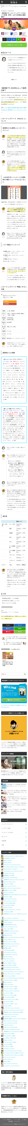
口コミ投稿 (24, 1119)
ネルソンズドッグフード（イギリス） (12, 973)
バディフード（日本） (9, 883)
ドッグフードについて (7, 824)
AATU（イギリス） (8, 860)
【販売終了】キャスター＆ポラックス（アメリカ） (15, 894)
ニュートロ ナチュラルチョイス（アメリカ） (14, 977)
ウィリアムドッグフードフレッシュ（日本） (14, 1054)
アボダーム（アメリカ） (9, 873)
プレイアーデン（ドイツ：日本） (11, 999)
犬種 (3, 845)
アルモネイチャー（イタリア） (11, 868)
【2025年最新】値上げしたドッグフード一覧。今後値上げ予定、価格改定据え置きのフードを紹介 (17, 798)
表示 (15, 79)
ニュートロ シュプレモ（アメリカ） (12, 1029)
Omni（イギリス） (8, 982)
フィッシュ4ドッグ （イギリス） (11, 918)
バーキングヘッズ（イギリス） (11, 877)
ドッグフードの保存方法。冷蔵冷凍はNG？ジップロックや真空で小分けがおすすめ (16, 805)
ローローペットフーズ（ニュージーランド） (14, 1010)
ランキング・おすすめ (7, 832)
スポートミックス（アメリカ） (11, 1027)
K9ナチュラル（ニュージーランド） (12, 943)
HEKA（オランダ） (8, 935)
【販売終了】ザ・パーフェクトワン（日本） (14, 1031)
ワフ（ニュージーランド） (10, 1057)
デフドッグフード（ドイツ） (10, 900)
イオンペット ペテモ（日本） (10, 995)
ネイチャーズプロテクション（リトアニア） (14, 971)
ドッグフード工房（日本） (10, 903)
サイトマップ (17, 1121)
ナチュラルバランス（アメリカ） (11, 967)
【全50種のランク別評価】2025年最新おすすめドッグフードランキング (16, 785)
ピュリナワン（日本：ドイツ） (11, 1003)
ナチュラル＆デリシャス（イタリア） (12, 969)
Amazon (6, 301)
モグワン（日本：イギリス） (10, 963)
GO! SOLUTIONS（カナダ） (10, 924)
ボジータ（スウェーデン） (10, 881)
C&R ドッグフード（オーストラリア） (12, 888)
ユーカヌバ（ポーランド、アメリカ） (12, 909)
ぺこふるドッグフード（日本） (11, 986)
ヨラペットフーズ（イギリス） (11, 1063)
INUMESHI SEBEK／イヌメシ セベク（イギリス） (15, 1018)
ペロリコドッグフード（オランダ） (12, 990)
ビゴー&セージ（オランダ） (10, 1037)
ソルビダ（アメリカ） (9, 1025)
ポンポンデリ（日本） (9, 1001)
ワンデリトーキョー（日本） (10, 1042)
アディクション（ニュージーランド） (12, 864)
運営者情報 (10, 1121)
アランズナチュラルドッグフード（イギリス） (14, 866)
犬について (4, 836)
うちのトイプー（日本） (9, 1033)
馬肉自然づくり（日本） (9, 875)
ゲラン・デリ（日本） (9, 928)
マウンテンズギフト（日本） (10, 965)
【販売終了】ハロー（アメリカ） (11, 930)
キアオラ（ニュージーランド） (11, 945)
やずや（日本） (7, 1061)
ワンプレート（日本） (9, 1046)
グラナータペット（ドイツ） (10, 952)
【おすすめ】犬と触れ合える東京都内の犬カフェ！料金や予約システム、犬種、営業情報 (16, 792)
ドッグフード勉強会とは (7, 1119)
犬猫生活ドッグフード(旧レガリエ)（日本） (13, 1012)
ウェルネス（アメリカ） (9, 1048)
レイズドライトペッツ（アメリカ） (12, 1007)
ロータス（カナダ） (8, 956)
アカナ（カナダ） (8, 862)
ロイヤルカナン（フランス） (10, 1016)
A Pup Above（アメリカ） (9, 858)
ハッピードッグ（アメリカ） (10, 933)
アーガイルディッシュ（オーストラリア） (13, 871)
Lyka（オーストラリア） (9, 958)
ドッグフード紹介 (6, 828)
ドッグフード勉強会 (13, 1124)
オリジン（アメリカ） (9, 984)
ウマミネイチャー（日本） (10, 1035)
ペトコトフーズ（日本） (9, 997)
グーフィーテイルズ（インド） (11, 926)
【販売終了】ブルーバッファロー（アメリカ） (14, 879)
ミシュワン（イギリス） (9, 960)
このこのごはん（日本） (9, 950)
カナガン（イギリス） (9, 892)
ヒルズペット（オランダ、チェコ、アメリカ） (14, 937)
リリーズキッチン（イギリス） (11, 954)
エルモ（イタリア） (8, 907)
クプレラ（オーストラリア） (10, 898)
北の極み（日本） (8, 948)
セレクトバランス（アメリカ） (11, 1020)
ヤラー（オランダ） (8, 1059)
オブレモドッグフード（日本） (11, 980)
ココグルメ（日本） (8, 896)
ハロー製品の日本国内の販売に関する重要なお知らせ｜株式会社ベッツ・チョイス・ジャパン (13, 110)
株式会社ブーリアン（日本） (10, 890)
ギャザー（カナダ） (8, 922)
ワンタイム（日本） (8, 1044)
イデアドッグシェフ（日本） (10, 941)
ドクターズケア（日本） (9, 905)
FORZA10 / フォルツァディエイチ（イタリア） (14, 920)
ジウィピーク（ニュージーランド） (12, 1065)
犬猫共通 (4, 840)
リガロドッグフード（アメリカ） (11, 1014)
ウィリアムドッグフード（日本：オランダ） (14, 856)
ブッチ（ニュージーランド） (10, 886)
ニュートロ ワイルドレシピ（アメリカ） (13, 1050)
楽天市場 (6, 303)
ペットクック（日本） (9, 992)
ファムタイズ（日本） (9, 911)
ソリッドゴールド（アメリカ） (11, 1022)
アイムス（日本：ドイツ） (10, 939)
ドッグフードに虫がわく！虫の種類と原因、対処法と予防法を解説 (16, 810)
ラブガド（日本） (8, 1005)
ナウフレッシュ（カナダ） (10, 975)
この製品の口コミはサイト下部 (14, 45)
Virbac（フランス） (8, 1040)
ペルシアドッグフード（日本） (11, 988)
